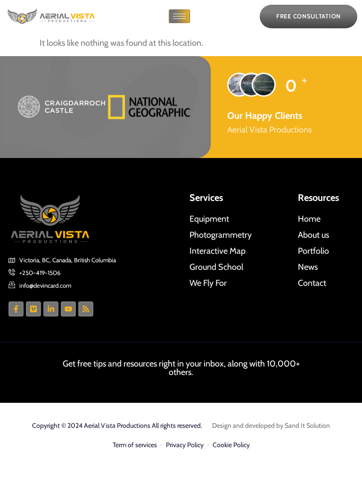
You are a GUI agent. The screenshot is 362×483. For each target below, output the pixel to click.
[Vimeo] (33, 308)
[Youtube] (68, 308)
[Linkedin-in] (50, 308)
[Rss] (85, 308)
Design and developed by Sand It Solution (271, 425)
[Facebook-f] (16, 308)
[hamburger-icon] (179, 16)
